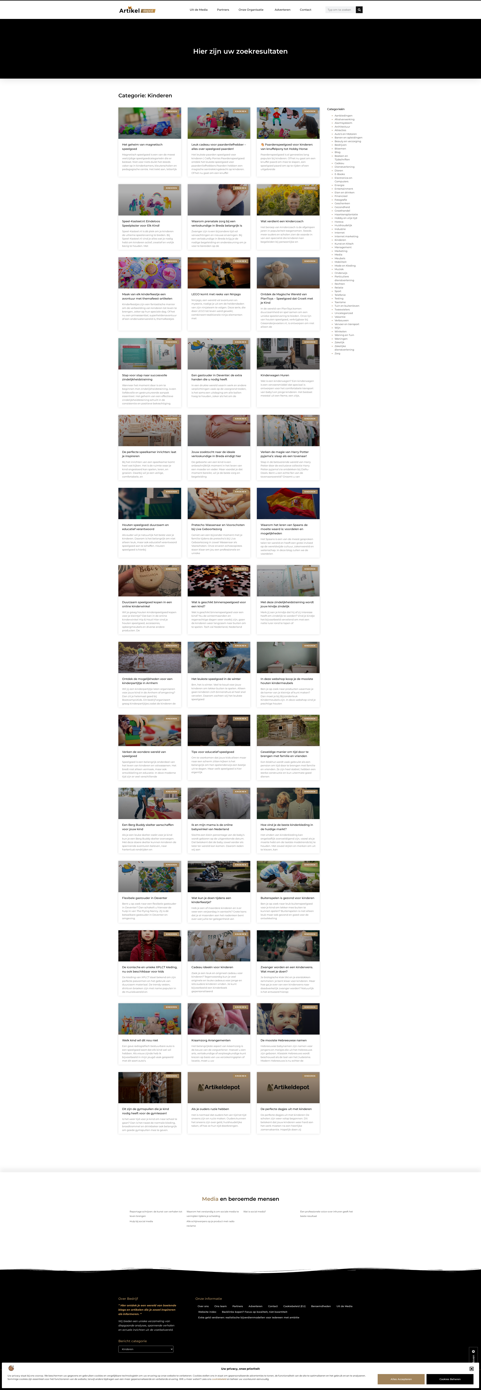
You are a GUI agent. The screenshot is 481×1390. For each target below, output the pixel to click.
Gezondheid (342, 207)
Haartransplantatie (346, 214)
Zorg (337, 353)
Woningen (341, 338)
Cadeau (339, 163)
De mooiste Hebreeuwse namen (284, 1040)
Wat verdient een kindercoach (282, 221)
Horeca (339, 221)
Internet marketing (346, 236)
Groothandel (342, 210)
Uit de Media (199, 9)
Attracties (340, 130)
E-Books (340, 174)
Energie (339, 185)
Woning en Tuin (344, 334)
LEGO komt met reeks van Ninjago (216, 294)
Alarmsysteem (343, 122)
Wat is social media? (254, 1211)
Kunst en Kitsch (344, 243)
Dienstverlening (345, 166)
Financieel (341, 195)
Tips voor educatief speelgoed (212, 752)
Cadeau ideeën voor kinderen (212, 967)
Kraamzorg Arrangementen (211, 1040)
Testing (339, 298)
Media (338, 254)
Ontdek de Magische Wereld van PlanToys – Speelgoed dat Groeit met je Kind (287, 298)
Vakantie (340, 316)
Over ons (203, 1306)
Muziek (339, 269)
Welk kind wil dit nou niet (140, 1040)
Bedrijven (341, 144)
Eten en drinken (345, 192)
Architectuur (342, 126)
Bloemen (340, 148)
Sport (338, 291)
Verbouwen (342, 320)
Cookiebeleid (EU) (294, 1306)
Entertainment (344, 188)
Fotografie (341, 199)
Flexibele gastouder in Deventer (144, 898)
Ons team (220, 1306)
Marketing (341, 250)
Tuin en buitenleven (347, 305)
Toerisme (340, 302)
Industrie (340, 229)
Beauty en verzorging (348, 141)
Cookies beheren (450, 1379)
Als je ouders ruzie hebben (210, 1109)
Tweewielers (342, 309)
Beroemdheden (321, 1306)
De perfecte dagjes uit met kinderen (286, 1109)
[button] (471, 1369)
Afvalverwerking (345, 119)
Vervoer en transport (347, 324)
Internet (340, 232)
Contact (305, 9)
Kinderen (340, 239)
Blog (337, 152)
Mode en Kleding (345, 265)
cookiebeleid (219, 1379)
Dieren (339, 170)
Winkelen (341, 331)
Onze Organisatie (251, 9)
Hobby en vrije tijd (346, 217)
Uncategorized (344, 313)
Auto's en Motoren (346, 133)
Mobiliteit (340, 261)
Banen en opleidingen (348, 137)
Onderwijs (341, 272)
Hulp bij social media (141, 1221)
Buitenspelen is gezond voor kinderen (287, 898)
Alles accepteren (401, 1379)
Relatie (339, 287)
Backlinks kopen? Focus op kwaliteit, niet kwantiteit (254, 1311)
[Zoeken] (359, 9)
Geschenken (342, 203)
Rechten (340, 283)
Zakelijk (339, 342)
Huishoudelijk (343, 225)
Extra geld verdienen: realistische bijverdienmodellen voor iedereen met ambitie (248, 1317)
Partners (223, 9)
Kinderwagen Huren (275, 375)
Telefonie (340, 294)
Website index (207, 1311)
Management (343, 247)
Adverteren (282, 9)
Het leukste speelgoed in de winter (216, 679)
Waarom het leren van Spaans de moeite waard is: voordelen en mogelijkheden (284, 529)
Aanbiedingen (343, 115)
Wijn (337, 327)
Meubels (340, 258)
